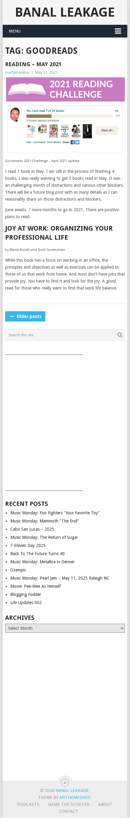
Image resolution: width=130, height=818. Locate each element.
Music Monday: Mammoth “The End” (44, 521)
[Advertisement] (65, 421)
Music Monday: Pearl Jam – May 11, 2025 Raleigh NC (59, 578)
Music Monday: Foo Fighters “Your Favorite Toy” (54, 512)
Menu (15, 31)
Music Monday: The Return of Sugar (44, 537)
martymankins (17, 72)
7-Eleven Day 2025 (28, 545)
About (105, 804)
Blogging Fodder (25, 594)
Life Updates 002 (26, 602)
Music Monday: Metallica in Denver (42, 561)
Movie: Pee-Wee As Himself (35, 586)
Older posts (28, 316)
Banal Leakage (65, 12)
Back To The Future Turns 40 (37, 553)
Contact (68, 811)
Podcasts (28, 804)
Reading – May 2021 (33, 64)
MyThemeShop (75, 797)
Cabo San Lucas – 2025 (32, 529)
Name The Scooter (68, 804)
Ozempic (18, 569)
